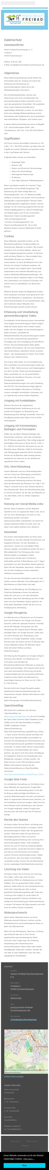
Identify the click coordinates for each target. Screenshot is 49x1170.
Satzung (25, 1145)
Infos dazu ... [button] (29, 1159)
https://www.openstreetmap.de (17, 716)
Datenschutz (32, 1141)
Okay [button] (24, 1165)
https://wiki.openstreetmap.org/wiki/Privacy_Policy (23, 774)
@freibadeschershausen (23, 1019)
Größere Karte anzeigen (13, 1076)
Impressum (15, 1141)
